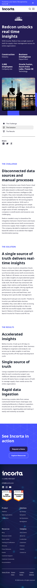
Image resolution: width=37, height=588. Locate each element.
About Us (22, 536)
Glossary (4, 546)
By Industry (23, 511)
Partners (22, 546)
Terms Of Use (6, 572)
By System (23, 515)
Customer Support (7, 555)
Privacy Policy (13, 573)
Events (4, 552)
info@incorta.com (8, 483)
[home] (8, 9)
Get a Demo (23, 532)
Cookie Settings (31, 573)
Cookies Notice (21, 573)
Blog (3, 532)
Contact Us (23, 552)
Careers (22, 549)
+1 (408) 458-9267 (8, 479)
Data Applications (7, 515)
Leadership (23, 539)
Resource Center (7, 536)
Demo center (5, 539)
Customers (23, 542)
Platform (4, 511)
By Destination (24, 518)
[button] (33, 9)
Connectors (5, 518)
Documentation (6, 562)
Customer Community (8, 559)
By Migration (23, 521)
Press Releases (6, 549)
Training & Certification (8, 542)
